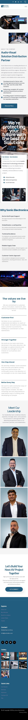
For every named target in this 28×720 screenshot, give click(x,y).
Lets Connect (14, 589)
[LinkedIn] (18, 2)
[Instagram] (21, 2)
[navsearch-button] (25, 2)
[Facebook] (13, 2)
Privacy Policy (23, 712)
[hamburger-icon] (26, 6)
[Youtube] (16, 2)
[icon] (2, 642)
